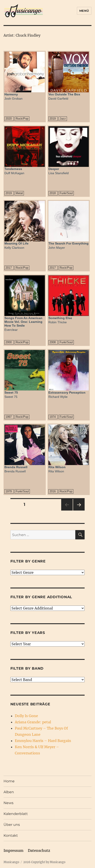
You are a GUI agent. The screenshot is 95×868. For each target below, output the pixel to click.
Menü (84, 10)
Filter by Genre (28, 561)
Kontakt (11, 835)
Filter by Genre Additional (41, 597)
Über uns (12, 825)
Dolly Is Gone (26, 716)
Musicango (11, 862)
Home (9, 781)
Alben (9, 792)
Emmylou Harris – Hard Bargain (43, 740)
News (8, 803)
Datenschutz (39, 850)
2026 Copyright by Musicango (44, 862)
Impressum (13, 850)
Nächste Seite (79, 510)
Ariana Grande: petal (33, 722)
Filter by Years (27, 633)
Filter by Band (27, 668)
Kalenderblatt (16, 814)
